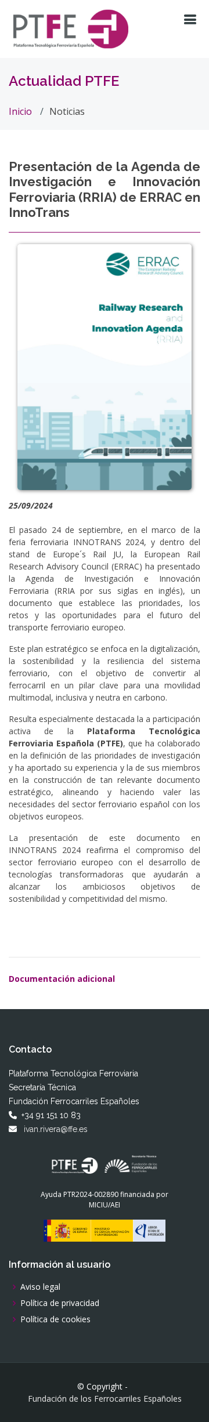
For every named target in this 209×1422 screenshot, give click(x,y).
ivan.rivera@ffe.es (56, 1129)
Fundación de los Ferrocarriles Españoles (105, 1399)
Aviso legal (40, 1287)
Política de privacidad (59, 1303)
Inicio (20, 111)
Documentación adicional (62, 978)
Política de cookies (55, 1319)
